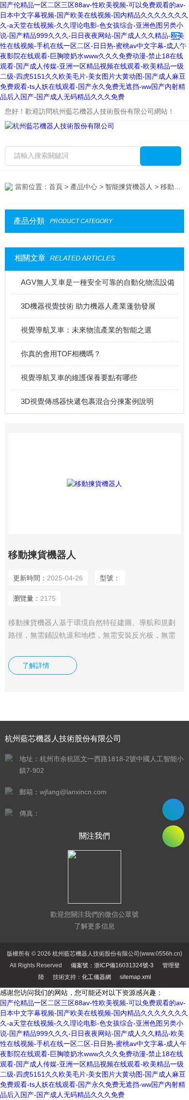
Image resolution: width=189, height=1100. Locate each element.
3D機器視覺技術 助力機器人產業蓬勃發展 (88, 306)
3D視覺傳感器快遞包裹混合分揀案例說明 (87, 401)
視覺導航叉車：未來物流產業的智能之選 (86, 330)
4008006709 (173, 810)
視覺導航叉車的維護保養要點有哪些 (79, 377)
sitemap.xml (135, 977)
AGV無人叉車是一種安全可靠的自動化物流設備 (97, 282)
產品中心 (83, 187)
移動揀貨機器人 (42, 554)
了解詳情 (35, 665)
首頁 (56, 187)
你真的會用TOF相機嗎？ (61, 353)
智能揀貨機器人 (129, 187)
